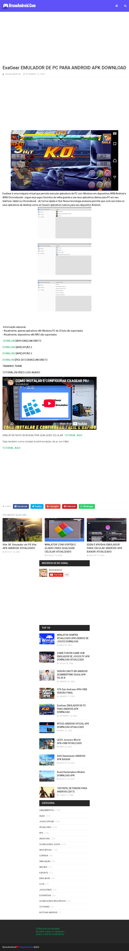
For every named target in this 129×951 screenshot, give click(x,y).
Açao (42, 816)
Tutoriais (44, 907)
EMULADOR (44, 878)
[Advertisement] (64, 37)
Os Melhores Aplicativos (52, 901)
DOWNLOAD (9, 340)
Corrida (43, 855)
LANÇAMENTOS (46, 810)
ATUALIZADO (45, 827)
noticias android (48, 912)
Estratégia (45, 895)
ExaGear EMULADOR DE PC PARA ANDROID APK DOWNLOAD (71, 708)
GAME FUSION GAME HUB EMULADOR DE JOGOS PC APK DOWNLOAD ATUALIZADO (73, 656)
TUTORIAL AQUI (73, 435)
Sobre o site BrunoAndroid (50, 934)
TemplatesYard (26, 947)
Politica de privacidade (48, 928)
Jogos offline (46, 821)
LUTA (41, 884)
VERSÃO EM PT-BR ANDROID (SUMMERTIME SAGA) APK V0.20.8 (72, 674)
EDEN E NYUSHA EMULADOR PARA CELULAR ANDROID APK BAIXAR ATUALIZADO (104, 548)
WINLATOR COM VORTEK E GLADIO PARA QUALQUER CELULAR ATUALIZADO (60, 548)
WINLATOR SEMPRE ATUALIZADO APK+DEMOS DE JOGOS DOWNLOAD (73, 638)
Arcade (43, 867)
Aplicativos (45, 850)
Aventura (44, 839)
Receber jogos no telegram (50, 931)
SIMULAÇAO (45, 861)
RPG (41, 833)
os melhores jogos (49, 844)
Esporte (43, 873)
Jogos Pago (45, 890)
